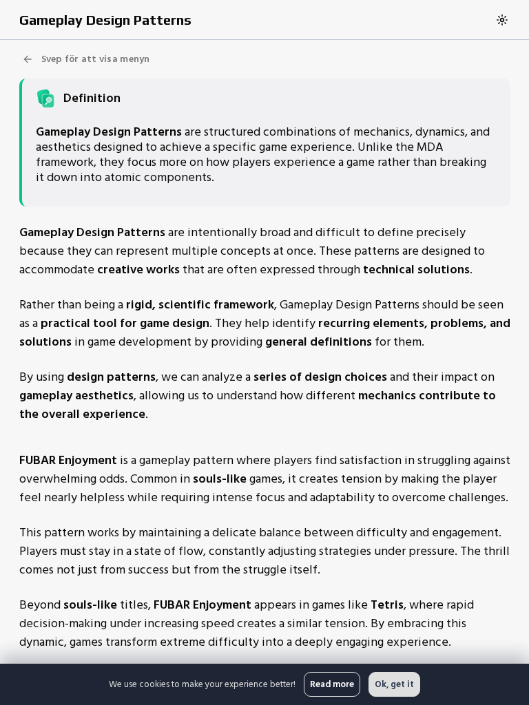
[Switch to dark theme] (502, 20)
